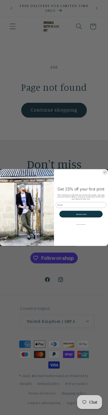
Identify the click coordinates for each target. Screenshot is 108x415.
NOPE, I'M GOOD (81, 224)
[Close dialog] (105, 172)
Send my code (81, 214)
